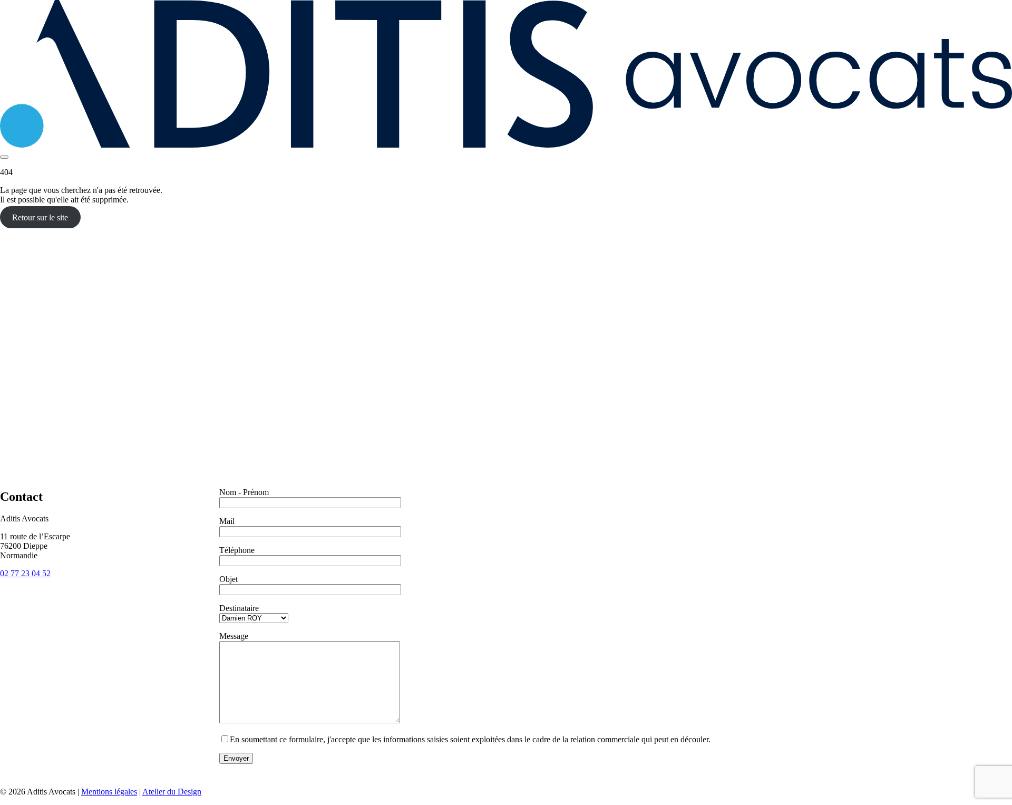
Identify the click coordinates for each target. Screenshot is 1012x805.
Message (233, 636)
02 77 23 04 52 (25, 573)
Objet (228, 579)
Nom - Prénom (244, 492)
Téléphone (237, 550)
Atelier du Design (171, 791)
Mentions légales (109, 791)
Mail (227, 521)
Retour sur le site (40, 217)
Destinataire (239, 608)
